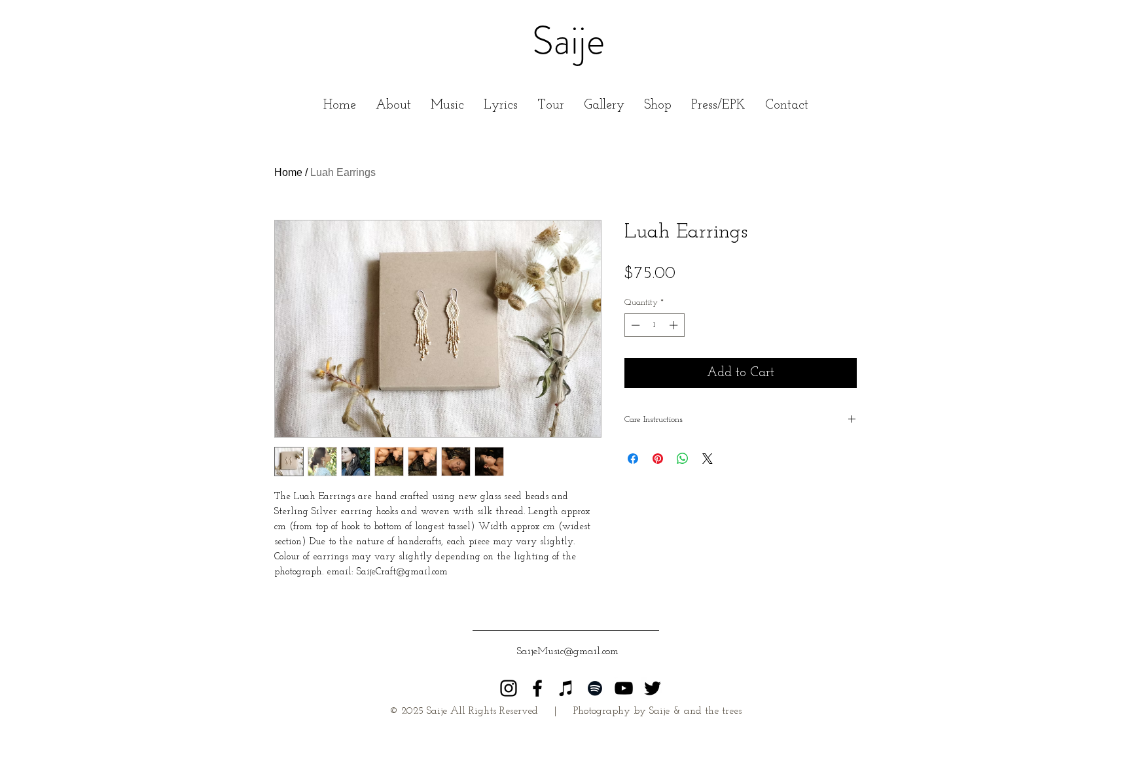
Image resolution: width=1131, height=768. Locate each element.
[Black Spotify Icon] (595, 688)
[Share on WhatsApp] (683, 458)
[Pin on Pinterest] (658, 458)
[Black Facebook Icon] (537, 688)
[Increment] (675, 325)
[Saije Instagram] (508, 688)
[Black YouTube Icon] (624, 688)
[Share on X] (707, 458)
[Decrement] (634, 325)
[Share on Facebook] (633, 458)
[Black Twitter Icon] (652, 688)
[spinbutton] (654, 325)
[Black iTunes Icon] (566, 688)
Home (288, 172)
